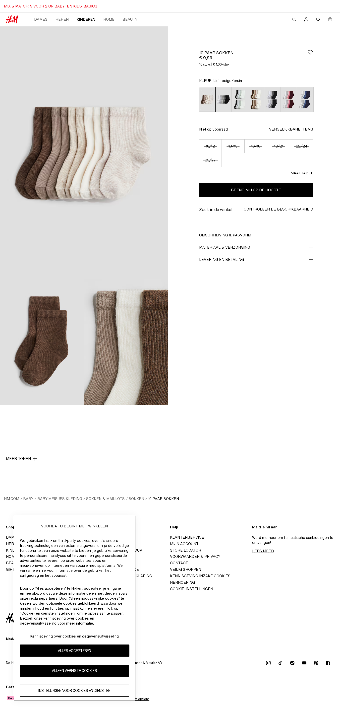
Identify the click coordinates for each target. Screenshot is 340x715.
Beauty (129, 19)
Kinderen (86, 19)
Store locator (185, 550)
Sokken (136, 499)
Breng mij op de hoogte (256, 190)
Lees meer (263, 551)
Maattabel (301, 173)
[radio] (207, 99)
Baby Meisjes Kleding (59, 499)
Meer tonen (18, 458)
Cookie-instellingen (191, 589)
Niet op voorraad (213, 129)
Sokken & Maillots (105, 499)
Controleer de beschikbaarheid (278, 209)
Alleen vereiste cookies (74, 670)
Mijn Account (184, 544)
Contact (179, 563)
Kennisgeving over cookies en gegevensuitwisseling (74, 636)
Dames (41, 19)
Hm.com (11, 499)
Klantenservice (187, 537)
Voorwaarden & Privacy (195, 556)
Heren (62, 19)
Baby (28, 499)
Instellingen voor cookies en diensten (74, 690)
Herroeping (182, 582)
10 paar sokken (163, 499)
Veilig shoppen (185, 569)
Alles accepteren (74, 650)
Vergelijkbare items (291, 129)
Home (108, 19)
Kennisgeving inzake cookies (200, 576)
